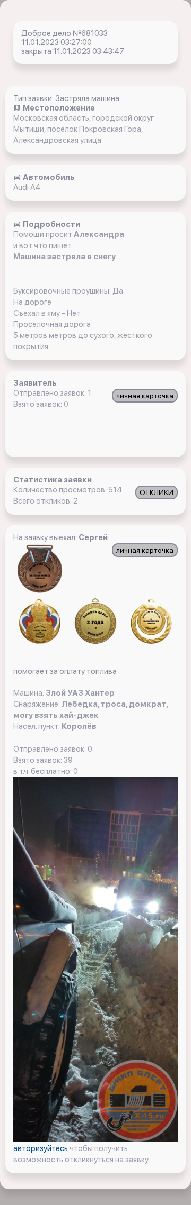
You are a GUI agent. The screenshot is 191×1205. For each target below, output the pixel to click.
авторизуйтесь (41, 1148)
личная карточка (144, 395)
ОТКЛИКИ (156, 492)
